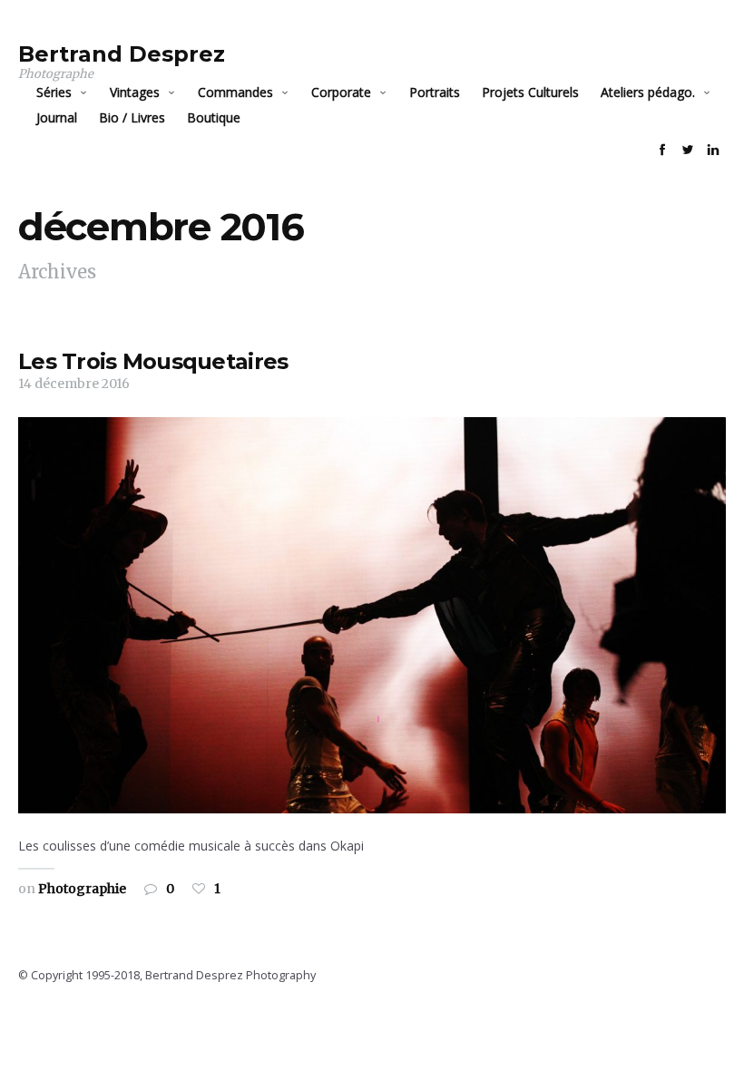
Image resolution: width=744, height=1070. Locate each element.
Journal (56, 117)
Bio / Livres (132, 117)
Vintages (135, 92)
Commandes (235, 92)
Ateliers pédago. (648, 92)
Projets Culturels (530, 92)
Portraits (434, 92)
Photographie (82, 888)
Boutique (213, 117)
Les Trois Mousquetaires (153, 361)
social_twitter (687, 149)
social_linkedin (713, 149)
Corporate (341, 92)
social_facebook (662, 149)
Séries (54, 92)
